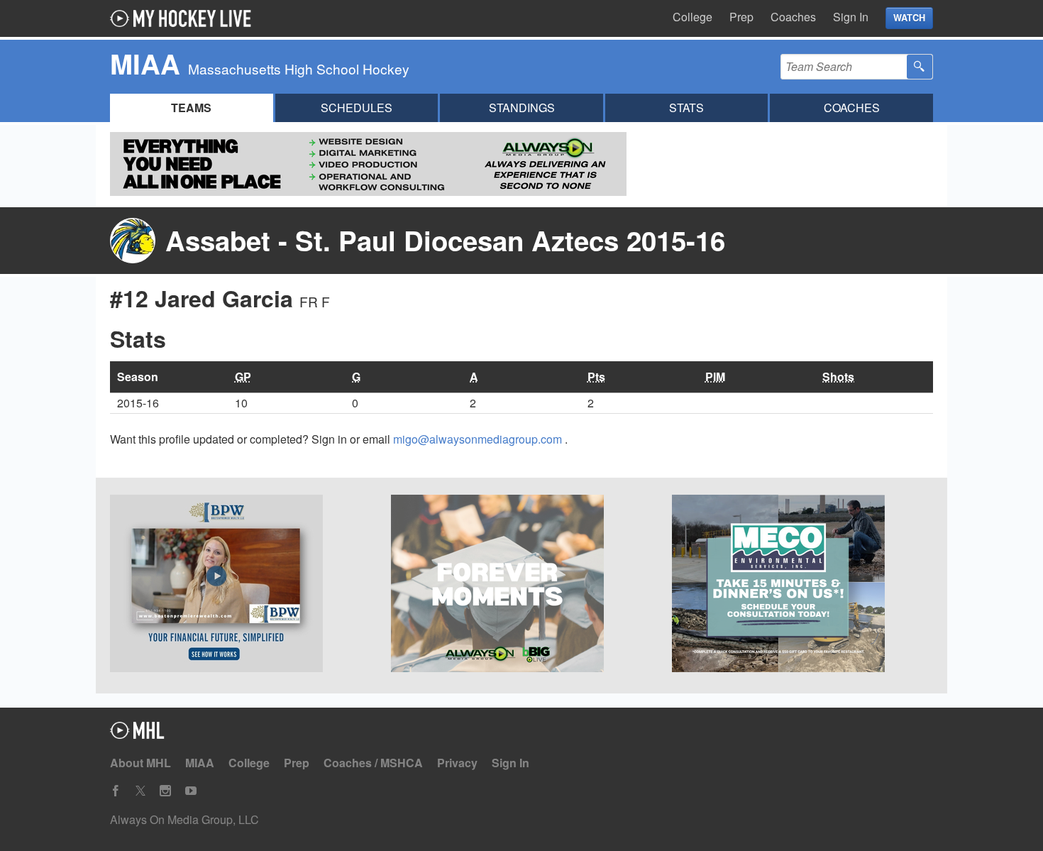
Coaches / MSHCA (373, 762)
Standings (522, 107)
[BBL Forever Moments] (521, 585)
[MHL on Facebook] (115, 791)
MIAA (199, 762)
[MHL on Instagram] (165, 791)
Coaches (793, 17)
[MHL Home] (137, 734)
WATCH (909, 17)
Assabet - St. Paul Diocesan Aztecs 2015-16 (445, 240)
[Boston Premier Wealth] (240, 585)
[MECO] (802, 585)
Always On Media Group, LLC (184, 819)
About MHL (140, 762)
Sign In (850, 17)
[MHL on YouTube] (191, 791)
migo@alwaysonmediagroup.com (479, 439)
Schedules (356, 107)
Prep (741, 17)
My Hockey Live (184, 18)
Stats (686, 107)
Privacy (457, 762)
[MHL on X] (140, 791)
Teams (191, 107)
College (692, 17)
